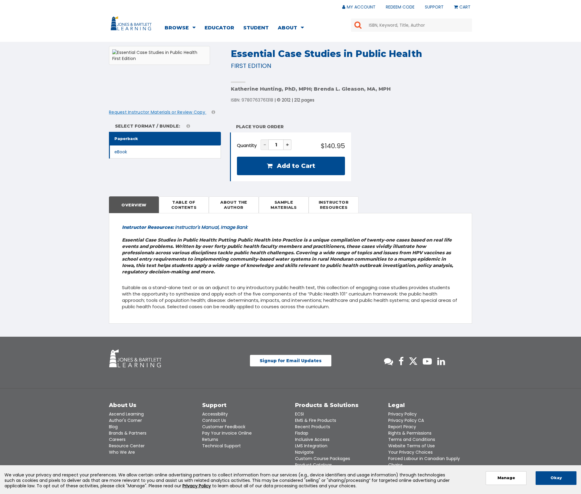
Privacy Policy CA (406, 420)
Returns (210, 439)
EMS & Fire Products (315, 420)
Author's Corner (125, 420)
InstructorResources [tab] (334, 205)
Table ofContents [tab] (183, 205)
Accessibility (215, 414)
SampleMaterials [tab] (284, 205)
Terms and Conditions (411, 439)
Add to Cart (295, 165)
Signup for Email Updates (291, 360)
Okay (556, 478)
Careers (117, 439)
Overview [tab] (133, 204)
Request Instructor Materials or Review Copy (157, 112)
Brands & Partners (127, 433)
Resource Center (127, 446)
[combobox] (411, 25)
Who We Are (122, 452)
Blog (113, 427)
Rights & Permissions (410, 433)
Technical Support (221, 446)
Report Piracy (402, 427)
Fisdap (301, 433)
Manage (506, 478)
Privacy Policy (402, 414)
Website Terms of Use (411, 446)
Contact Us (214, 420)
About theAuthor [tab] (233, 205)
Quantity (247, 145)
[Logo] (132, 24)
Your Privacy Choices (410, 452)
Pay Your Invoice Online (227, 433)
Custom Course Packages (322, 459)
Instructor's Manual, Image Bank (185, 227)
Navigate (304, 452)
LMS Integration (311, 446)
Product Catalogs (313, 465)
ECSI (299, 414)
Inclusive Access (312, 439)
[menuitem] (182, 28)
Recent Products (312, 427)
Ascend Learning (126, 414)
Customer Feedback (223, 427)
